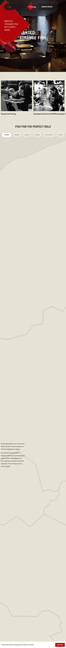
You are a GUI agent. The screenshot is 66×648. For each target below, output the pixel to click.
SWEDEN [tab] (60, 135)
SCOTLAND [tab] (37, 135)
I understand (60, 644)
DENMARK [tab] (6, 135)
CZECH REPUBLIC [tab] (49, 135)
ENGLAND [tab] (27, 135)
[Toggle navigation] (9, 7)
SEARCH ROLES (46, 7)
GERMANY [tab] (17, 135)
